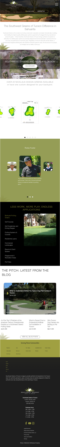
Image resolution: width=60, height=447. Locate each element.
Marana (8, 348)
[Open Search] (26, 11)
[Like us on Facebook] (26, 424)
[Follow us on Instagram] (33, 424)
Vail (17, 348)
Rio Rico (8, 354)
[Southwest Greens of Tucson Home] (14, 4)
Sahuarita (9, 351)
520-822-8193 (30, 11)
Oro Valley (28, 348)
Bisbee (36, 351)
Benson (18, 351)
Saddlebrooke (38, 348)
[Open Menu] (56, 4)
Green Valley (47, 348)
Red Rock (18, 354)
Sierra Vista (28, 351)
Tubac (46, 351)
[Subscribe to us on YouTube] (29, 424)
